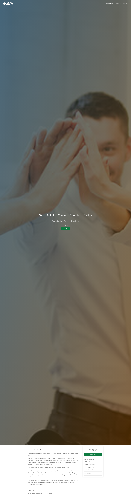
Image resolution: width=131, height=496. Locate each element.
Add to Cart (65, 228)
